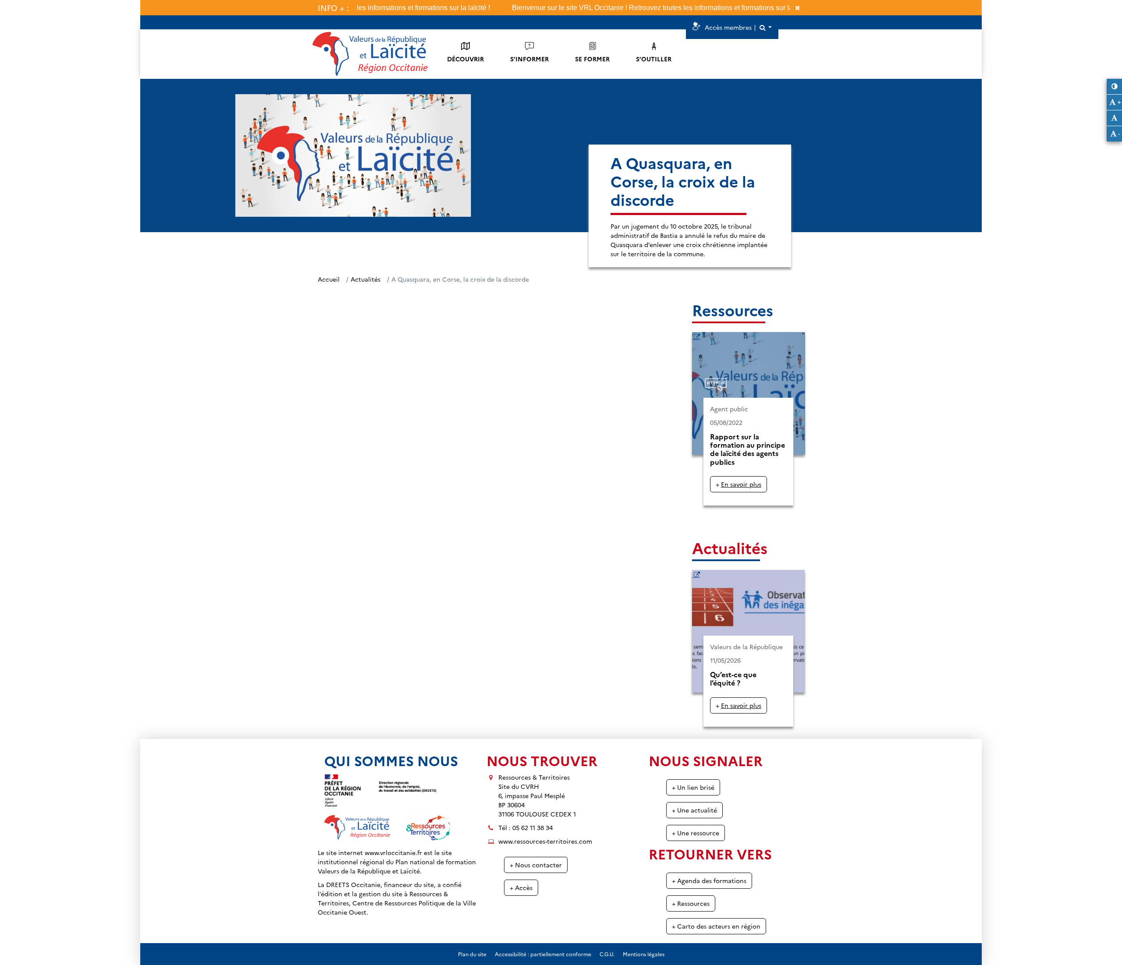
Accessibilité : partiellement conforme (543, 954)
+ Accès (521, 887)
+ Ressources (691, 903)
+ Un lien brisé (693, 787)
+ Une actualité (694, 810)
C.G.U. (607, 954)
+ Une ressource (695, 832)
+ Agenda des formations (709, 880)
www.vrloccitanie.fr (393, 852)
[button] (765, 27)
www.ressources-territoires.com (545, 841)
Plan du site (472, 954)
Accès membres (728, 27)
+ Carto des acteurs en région (716, 926)
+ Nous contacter (536, 864)
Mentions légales (643, 954)
